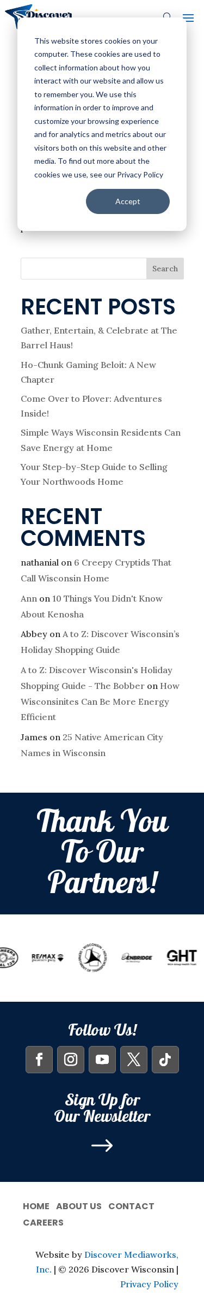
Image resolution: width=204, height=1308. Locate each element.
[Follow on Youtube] (102, 1059)
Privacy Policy (149, 1284)
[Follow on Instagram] (70, 1059)
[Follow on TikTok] (165, 1059)
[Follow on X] (133, 1059)
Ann (29, 598)
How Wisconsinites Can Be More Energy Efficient (100, 701)
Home (36, 1205)
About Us (79, 1205)
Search (165, 269)
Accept (127, 201)
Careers (43, 1221)
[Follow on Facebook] (39, 1059)
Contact (131, 1205)
